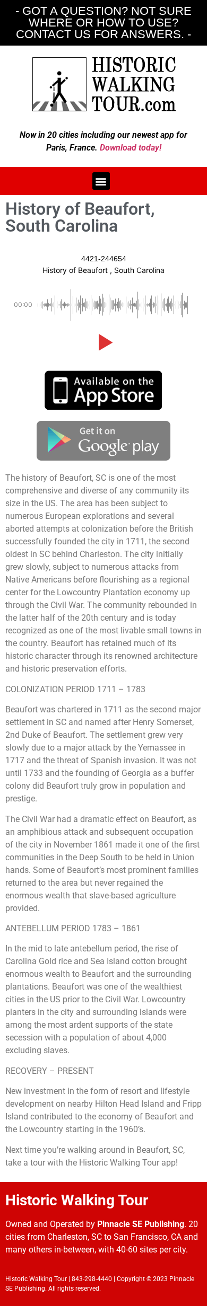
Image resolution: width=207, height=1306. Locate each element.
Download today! (130, 148)
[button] (101, 181)
